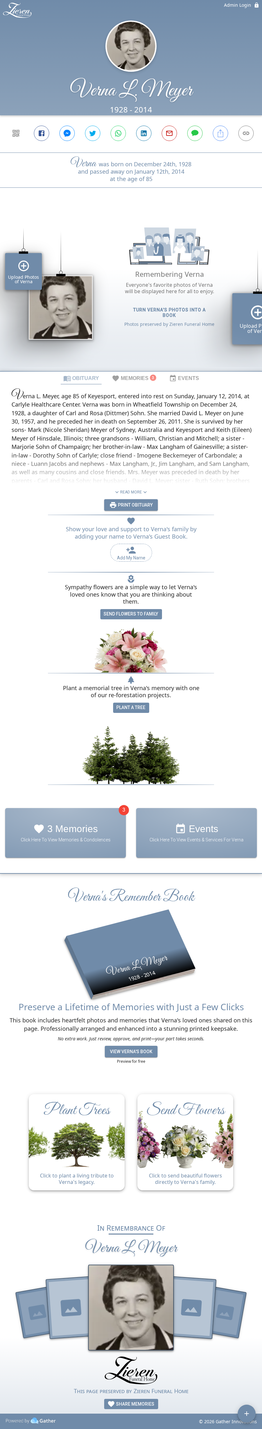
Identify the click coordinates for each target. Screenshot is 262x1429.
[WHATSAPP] (118, 133)
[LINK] (246, 133)
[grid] (131, 290)
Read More (131, 492)
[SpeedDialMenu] (247, 1414)
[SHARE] (220, 133)
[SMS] (195, 133)
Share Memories (134, 1404)
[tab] (81, 378)
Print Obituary (135, 505)
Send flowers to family (131, 613)
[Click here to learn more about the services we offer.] (131, 1371)
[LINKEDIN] (143, 133)
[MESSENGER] (67, 133)
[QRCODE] (16, 133)
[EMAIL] (169, 133)
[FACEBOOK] (41, 133)
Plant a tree (130, 707)
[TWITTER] (92, 133)
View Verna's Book (131, 1051)
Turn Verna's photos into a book (169, 312)
